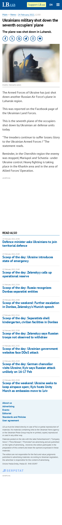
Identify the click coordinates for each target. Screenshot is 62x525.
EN (51, 4)
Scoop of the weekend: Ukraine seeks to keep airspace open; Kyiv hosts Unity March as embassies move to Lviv (29, 387)
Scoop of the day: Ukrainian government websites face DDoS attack (30, 351)
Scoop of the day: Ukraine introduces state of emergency (27, 259)
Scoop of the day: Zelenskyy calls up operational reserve (27, 274)
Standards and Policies (14, 416)
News (13, 14)
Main (5, 14)
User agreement (10, 420)
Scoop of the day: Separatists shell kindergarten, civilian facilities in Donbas (30, 320)
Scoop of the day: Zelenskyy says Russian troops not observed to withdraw (30, 335)
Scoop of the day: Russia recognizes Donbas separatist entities (26, 290)
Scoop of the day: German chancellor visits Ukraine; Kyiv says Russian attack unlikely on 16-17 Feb (28, 368)
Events (5, 409)
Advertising (8, 406)
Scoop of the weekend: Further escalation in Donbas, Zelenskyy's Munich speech (30, 305)
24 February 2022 (26, 14)
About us (7, 402)
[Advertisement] (31, 204)
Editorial (6, 413)
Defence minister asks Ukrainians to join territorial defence (29, 244)
